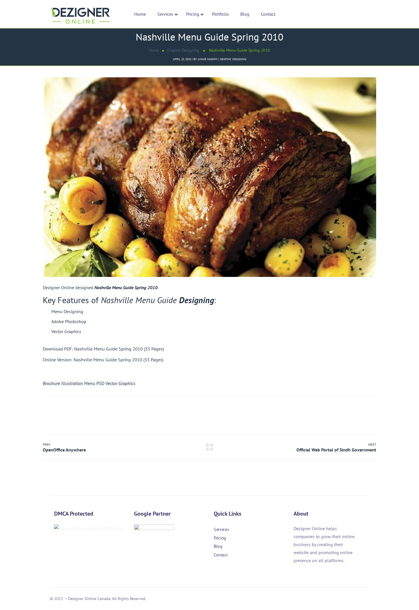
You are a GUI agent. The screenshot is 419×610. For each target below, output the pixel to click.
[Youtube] (263, 571)
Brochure (51, 383)
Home (154, 50)
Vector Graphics (120, 383)
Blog (218, 546)
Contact (220, 555)
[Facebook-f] (216, 571)
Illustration (72, 383)
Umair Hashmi (207, 59)
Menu (89, 383)
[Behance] (247, 571)
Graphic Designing (183, 50)
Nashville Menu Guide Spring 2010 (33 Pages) (119, 349)
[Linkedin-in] (232, 571)
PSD (100, 383)
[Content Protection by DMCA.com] (88, 528)
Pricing (220, 537)
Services (221, 529)
